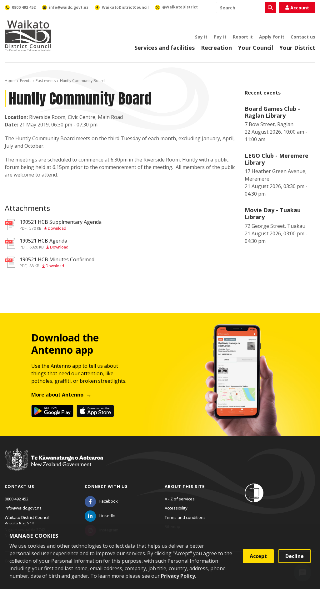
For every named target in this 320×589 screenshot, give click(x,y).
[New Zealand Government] (54, 466)
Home (10, 80)
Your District (297, 47)
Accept (258, 556)
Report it (243, 37)
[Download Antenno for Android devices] (52, 411)
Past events (46, 80)
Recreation (216, 47)
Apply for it (271, 37)
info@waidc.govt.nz (23, 508)
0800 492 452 (16, 499)
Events (25, 80)
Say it (201, 37)
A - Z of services (180, 499)
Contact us (303, 37)
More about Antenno (57, 394)
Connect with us (106, 486)
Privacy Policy (178, 575)
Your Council (255, 47)
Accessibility (176, 508)
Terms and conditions (185, 517)
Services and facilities (164, 47)
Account (299, 8)
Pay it (220, 37)
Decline (294, 556)
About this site (185, 486)
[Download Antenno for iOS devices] (95, 411)
